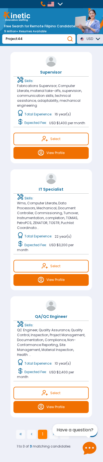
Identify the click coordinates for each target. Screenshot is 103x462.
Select (55, 138)
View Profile (55, 152)
